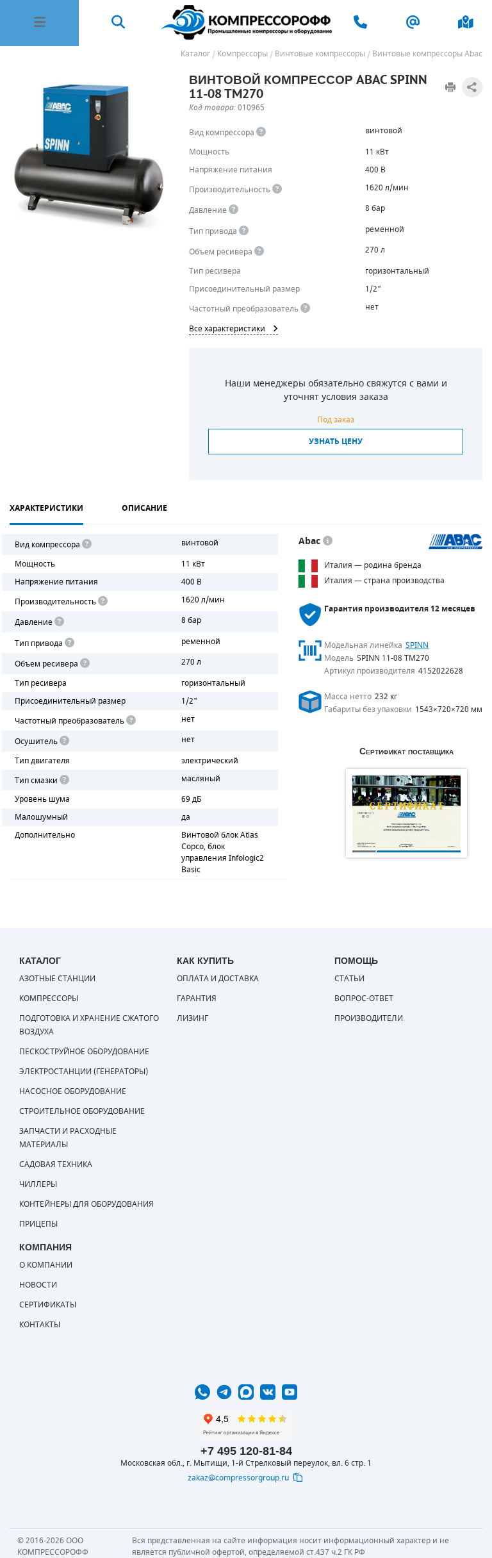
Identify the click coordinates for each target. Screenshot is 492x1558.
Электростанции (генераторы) (83, 1071)
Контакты (39, 1324)
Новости (38, 1285)
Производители (368, 1018)
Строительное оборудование (82, 1111)
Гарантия (197, 998)
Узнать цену (336, 441)
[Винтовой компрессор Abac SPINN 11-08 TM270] (90, 153)
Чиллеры (38, 1184)
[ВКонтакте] (267, 1392)
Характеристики (46, 508)
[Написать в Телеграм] (224, 1392)
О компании (45, 1265)
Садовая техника (55, 1164)
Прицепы (38, 1224)
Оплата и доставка (218, 978)
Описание (144, 508)
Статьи (349, 978)
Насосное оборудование (72, 1091)
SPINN (417, 645)
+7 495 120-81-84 (246, 1451)
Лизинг (192, 1018)
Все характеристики (227, 329)
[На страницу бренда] (456, 541)
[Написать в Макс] (246, 1392)
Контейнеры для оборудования (86, 1204)
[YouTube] (289, 1392)
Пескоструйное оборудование (84, 1051)
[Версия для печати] (450, 87)
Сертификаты (47, 1305)
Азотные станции (57, 978)
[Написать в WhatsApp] (202, 1392)
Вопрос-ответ (363, 998)
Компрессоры (48, 998)
